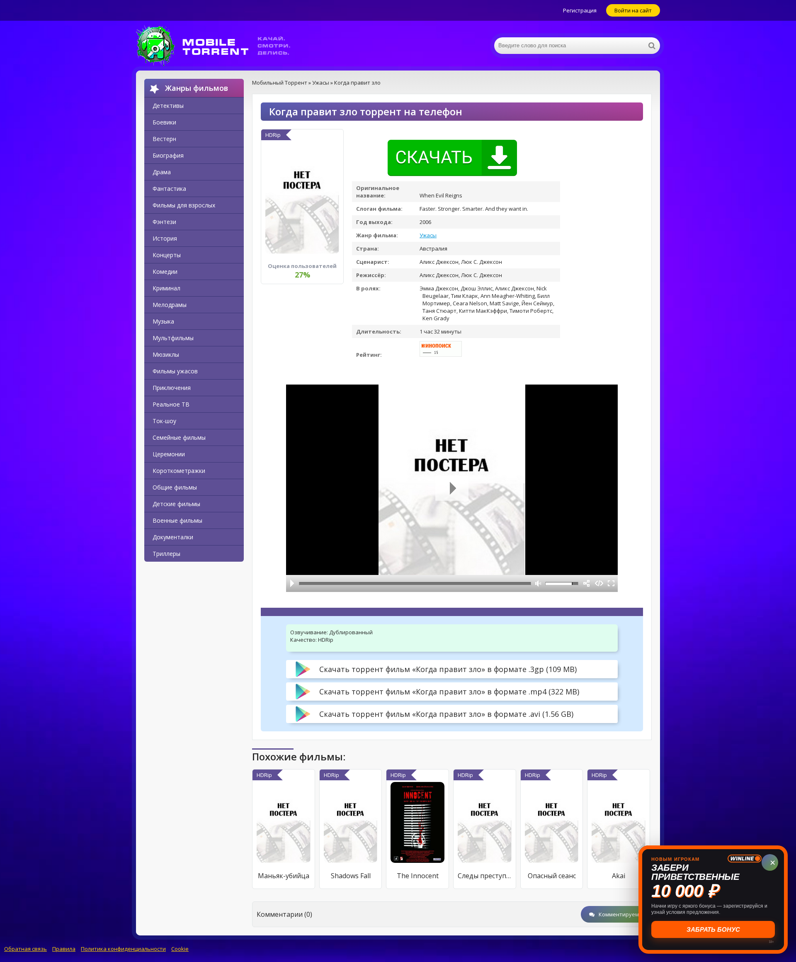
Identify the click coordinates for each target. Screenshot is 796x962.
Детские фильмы (176, 504)
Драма (162, 172)
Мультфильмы (173, 338)
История (165, 238)
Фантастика (169, 188)
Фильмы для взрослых (184, 205)
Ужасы (428, 235)
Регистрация (580, 10)
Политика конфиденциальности (123, 948)
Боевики (164, 122)
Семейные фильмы (179, 437)
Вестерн (164, 139)
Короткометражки (179, 471)
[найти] (651, 45)
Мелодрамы (170, 305)
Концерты (167, 255)
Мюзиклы (166, 354)
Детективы (168, 106)
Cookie (180, 948)
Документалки (173, 537)
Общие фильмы (175, 487)
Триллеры (166, 554)
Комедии (165, 271)
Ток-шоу (164, 421)
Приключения (172, 388)
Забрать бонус (713, 929)
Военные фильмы (177, 520)
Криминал (166, 288)
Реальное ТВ (171, 404)
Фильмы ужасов (175, 371)
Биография (168, 155)
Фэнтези (164, 222)
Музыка (163, 321)
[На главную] (219, 45)
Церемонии (169, 454)
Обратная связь (25, 948)
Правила (63, 948)
